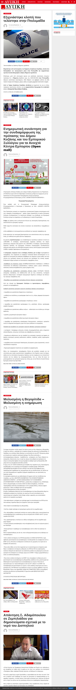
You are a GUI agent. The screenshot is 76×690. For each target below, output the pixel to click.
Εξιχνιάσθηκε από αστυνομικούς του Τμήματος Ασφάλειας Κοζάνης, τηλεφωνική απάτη (25, 115)
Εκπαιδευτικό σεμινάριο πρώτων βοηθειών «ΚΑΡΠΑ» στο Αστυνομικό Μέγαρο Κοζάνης (10, 115)
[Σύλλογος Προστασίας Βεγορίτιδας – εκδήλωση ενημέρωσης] (26, 598)
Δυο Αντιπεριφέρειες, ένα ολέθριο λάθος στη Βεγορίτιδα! (10, 601)
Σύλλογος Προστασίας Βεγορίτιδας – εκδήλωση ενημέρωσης (24, 602)
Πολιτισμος (56, 2)
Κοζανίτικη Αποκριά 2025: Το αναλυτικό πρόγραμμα (41, 385)
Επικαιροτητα (31, 2)
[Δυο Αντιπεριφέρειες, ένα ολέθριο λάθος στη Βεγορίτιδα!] (10, 598)
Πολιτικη (40, 2)
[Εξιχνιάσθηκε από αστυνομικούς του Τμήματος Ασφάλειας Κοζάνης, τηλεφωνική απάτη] (26, 111)
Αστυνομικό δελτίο (18, 92)
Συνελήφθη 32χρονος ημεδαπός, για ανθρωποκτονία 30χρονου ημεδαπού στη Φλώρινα (42, 115)
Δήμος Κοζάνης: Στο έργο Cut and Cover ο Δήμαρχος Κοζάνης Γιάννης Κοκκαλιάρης (10, 386)
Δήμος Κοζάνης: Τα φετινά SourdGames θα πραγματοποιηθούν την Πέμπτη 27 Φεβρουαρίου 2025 (25, 383)
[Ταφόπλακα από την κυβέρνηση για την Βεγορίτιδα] (42, 598)
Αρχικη (24, 2)
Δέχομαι (71, 688)
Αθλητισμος (64, 2)
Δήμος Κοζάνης (21, 363)
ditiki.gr (10, 92)
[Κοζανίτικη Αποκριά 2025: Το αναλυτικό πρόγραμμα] (42, 382)
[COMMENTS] (41, 61)
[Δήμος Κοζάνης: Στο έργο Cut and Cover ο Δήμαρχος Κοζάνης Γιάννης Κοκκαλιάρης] (10, 382)
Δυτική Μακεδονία (15, 25)
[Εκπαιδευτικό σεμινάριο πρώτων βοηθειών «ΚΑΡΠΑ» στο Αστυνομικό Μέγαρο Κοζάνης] (10, 111)
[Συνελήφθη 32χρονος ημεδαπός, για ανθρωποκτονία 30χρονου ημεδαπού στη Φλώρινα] (42, 111)
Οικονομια (48, 2)
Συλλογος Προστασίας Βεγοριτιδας (25, 579)
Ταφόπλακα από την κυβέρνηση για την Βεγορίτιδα (42, 601)
